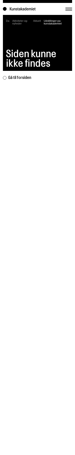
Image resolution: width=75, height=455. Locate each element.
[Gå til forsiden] (20, 9)
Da (7, 20)
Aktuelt (37, 20)
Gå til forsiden (19, 77)
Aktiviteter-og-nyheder (20, 22)
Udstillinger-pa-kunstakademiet (53, 22)
